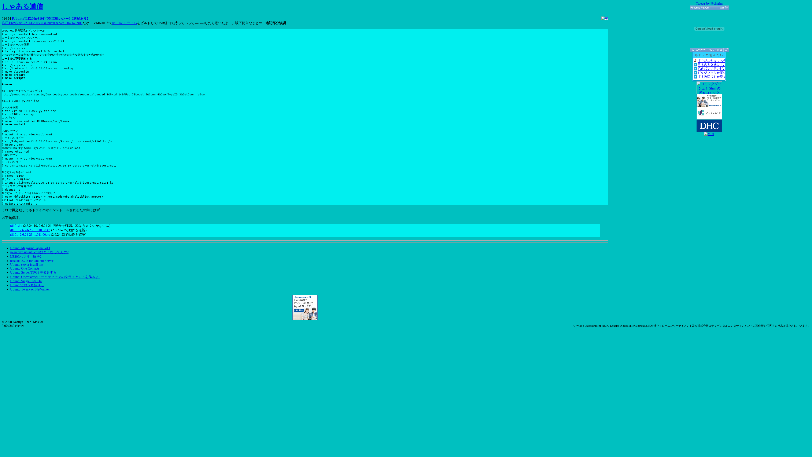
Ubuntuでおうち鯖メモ (27, 285)
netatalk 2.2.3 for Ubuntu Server (31, 261)
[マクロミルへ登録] (305, 319)
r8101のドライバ (124, 23)
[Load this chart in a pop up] (726, 50)
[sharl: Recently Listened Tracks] (709, 8)
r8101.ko (16, 225)
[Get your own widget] (699, 50)
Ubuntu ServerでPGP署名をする (33, 272)
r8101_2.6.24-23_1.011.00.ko (30, 234)
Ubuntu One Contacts (24, 268)
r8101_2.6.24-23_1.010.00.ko (30, 230)
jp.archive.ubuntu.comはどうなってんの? (39, 252)
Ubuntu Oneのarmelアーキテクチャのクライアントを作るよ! (55, 277)
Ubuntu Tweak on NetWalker (30, 289)
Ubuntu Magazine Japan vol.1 (30, 248)
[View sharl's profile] (715, 50)
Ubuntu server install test (26, 264)
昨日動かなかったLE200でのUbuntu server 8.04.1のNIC (42, 23)
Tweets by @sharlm (709, 3)
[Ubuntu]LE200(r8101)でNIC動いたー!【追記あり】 (51, 18)
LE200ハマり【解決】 (26, 256)
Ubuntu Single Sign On (26, 281)
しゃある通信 (22, 6)
